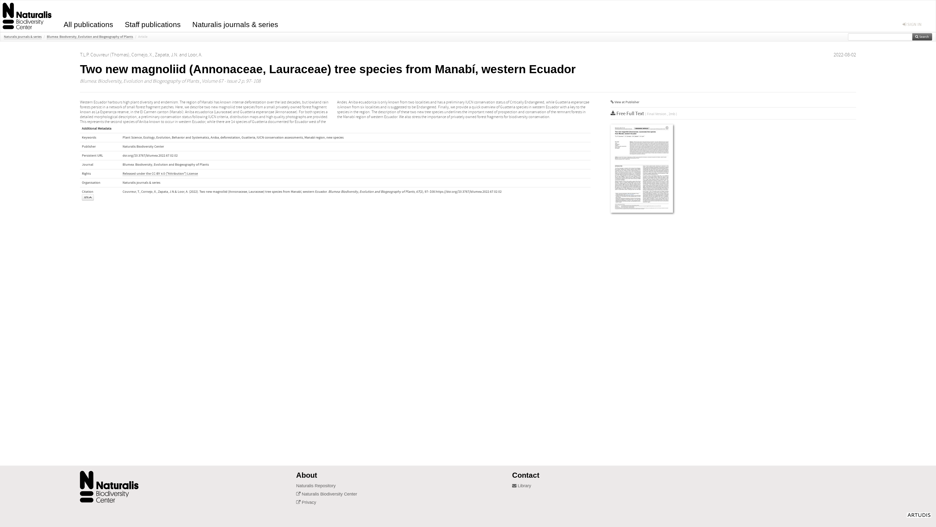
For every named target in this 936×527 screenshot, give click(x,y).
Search (923, 37)
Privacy (308, 502)
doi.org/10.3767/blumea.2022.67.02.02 (150, 156)
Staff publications (153, 24)
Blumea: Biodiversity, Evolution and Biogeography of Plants (90, 37)
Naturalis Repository (316, 485)
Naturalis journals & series (235, 24)
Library (524, 485)
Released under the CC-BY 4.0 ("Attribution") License (160, 174)
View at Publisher (626, 102)
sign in (914, 24)
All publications (88, 24)
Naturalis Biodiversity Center (329, 494)
